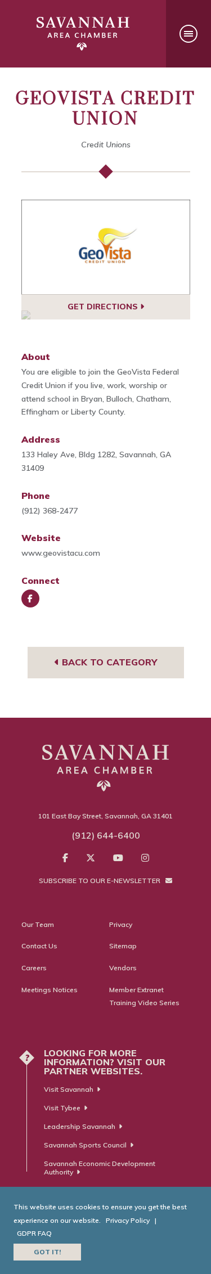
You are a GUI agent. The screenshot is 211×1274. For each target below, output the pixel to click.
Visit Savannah (68, 1089)
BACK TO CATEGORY (108, 662)
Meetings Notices (49, 989)
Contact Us (39, 946)
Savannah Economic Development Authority (99, 1167)
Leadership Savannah (79, 1126)
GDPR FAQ (34, 1233)
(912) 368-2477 (49, 511)
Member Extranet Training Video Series (144, 996)
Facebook (30, 598)
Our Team (37, 924)
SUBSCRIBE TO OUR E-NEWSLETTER (100, 880)
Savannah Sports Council (85, 1145)
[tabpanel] (105, 247)
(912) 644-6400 (105, 835)
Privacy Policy (128, 1220)
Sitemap (123, 946)
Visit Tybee (62, 1108)
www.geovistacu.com (60, 553)
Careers (34, 968)
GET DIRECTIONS (104, 306)
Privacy (120, 924)
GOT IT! (47, 1252)
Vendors (123, 968)
